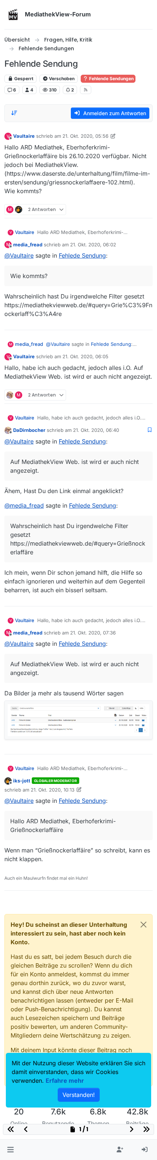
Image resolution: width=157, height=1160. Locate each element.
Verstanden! (78, 1094)
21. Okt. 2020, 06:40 (96, 430)
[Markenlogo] (13, 14)
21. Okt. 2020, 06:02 (93, 244)
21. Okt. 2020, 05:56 (85, 136)
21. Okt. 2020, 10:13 (52, 790)
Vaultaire (24, 136)
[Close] (143, 924)
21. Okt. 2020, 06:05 (85, 356)
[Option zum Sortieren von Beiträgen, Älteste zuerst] (14, 113)
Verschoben (61, 78)
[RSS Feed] (85, 90)
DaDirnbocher (29, 430)
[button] (10, 1150)
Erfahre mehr (65, 1080)
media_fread (27, 244)
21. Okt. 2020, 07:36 (93, 633)
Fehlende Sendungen (111, 78)
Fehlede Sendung (82, 255)
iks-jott (21, 781)
